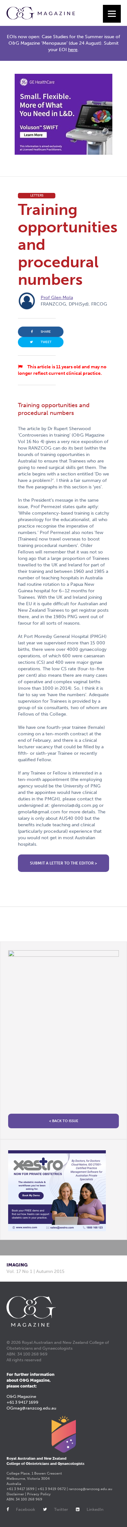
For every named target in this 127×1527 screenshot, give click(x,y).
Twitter (61, 1509)
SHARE (46, 332)
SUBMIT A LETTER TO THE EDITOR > (63, 863)
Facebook (25, 1509)
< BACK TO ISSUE (63, 1121)
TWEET (46, 342)
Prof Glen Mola (57, 297)
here (73, 49)
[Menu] (112, 14)
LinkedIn (95, 1509)
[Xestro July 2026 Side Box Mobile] (63, 1190)
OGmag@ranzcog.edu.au (31, 1408)
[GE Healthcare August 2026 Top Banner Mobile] (63, 114)
